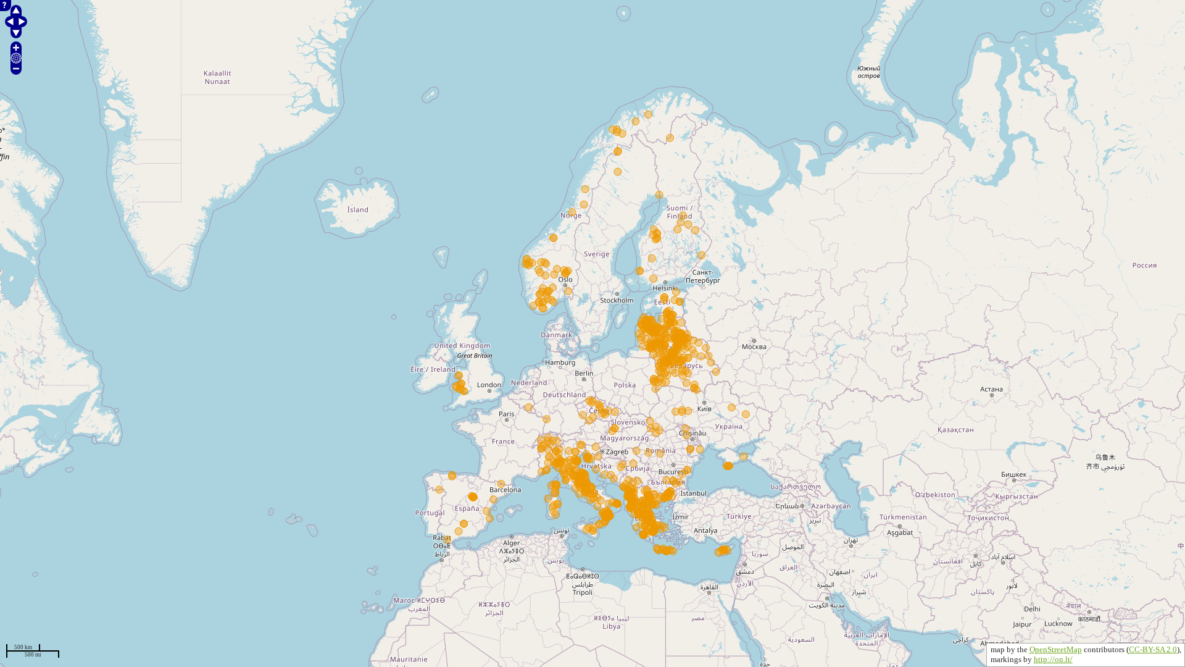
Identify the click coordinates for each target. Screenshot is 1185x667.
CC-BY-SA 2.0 (1153, 649)
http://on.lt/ (1053, 659)
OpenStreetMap (1055, 649)
